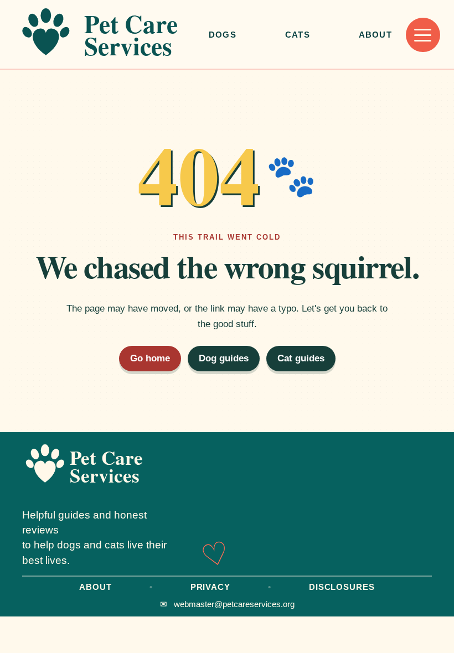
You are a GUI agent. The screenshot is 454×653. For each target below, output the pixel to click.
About (375, 34)
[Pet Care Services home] (106, 35)
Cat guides (300, 358)
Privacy (210, 587)
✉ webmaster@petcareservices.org (227, 604)
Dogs (222, 34)
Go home (150, 358)
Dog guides (224, 358)
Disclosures (342, 587)
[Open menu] (423, 35)
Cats (297, 34)
